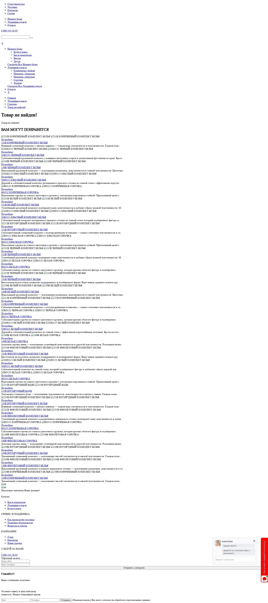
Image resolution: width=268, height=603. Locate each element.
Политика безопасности (20, 522)
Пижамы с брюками (24, 73)
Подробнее (7, 139)
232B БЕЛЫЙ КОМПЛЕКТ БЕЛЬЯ (20, 204)
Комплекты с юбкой (24, 70)
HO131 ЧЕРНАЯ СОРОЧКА (16, 316)
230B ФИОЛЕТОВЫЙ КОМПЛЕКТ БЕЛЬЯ (24, 465)
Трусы (17, 61)
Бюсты (17, 58)
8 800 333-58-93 (9, 30)
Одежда (11, 25)
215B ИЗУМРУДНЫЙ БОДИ (16, 391)
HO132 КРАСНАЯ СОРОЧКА (17, 241)
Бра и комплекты (23, 55)
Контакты (12, 10)
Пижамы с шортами (24, 76)
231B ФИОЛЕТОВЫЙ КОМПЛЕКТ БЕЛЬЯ (24, 353)
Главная (11, 97)
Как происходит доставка (20, 519)
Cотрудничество (16, 3)
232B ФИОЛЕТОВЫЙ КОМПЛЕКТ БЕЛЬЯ (24, 415)
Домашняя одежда (17, 21)
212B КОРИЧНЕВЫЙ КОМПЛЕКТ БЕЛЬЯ (24, 304)
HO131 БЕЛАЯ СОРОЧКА (15, 266)
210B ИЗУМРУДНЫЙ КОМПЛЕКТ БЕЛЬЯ (24, 453)
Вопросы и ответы (17, 525)
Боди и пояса (20, 51)
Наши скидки (14, 543)
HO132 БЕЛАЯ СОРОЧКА (15, 378)
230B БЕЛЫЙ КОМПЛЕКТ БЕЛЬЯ (20, 291)
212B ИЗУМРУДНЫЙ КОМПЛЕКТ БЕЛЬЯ (24, 229)
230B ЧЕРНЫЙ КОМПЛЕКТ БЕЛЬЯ (21, 167)
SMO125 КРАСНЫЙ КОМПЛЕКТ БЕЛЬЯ (23, 179)
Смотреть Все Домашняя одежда (24, 86)
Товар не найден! (16, 107)
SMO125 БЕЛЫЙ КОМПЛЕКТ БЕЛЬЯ (22, 328)
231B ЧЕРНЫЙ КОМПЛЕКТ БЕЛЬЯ (21, 279)
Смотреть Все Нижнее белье (22, 64)
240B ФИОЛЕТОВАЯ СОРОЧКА (19, 440)
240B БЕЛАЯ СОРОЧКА (14, 341)
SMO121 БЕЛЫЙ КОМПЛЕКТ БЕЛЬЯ (22, 366)
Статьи (11, 13)
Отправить (66, 600)
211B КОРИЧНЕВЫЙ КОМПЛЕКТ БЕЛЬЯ (24, 142)
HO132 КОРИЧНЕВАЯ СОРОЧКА (20, 192)
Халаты (18, 83)
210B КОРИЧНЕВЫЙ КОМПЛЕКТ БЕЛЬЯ (24, 477)
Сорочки (18, 79)
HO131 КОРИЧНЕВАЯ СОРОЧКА (20, 428)
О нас (10, 536)
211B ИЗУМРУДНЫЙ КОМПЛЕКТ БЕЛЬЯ (24, 403)
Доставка (12, 7)
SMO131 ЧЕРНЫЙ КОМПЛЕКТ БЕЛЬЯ (22, 155)
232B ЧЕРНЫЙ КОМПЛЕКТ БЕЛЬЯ (21, 254)
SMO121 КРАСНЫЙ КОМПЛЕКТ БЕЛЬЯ (23, 217)
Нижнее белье (14, 18)
